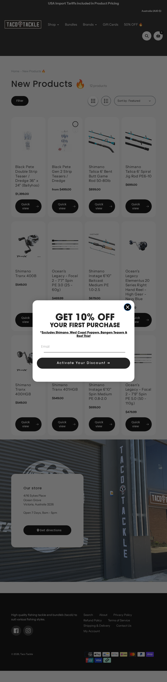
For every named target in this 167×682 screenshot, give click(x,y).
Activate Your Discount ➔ (83, 363)
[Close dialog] (127, 307)
